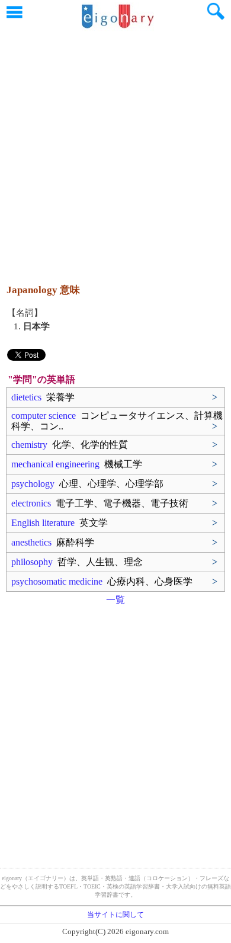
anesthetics (52, 542)
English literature (59, 523)
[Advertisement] (115, 151)
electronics (99, 503)
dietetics (43, 397)
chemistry (69, 445)
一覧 (115, 600)
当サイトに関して (115, 914)
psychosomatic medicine (101, 581)
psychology (87, 484)
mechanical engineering (76, 464)
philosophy (77, 562)
